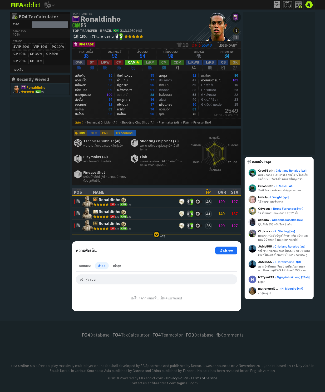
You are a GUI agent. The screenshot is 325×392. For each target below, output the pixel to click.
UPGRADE (86, 44)
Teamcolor (167, 334)
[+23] (156, 234)
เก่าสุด (117, 265)
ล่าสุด (101, 265)
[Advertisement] (40, 168)
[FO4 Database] (309, 4)
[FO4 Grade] (236, 37)
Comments (229, 334)
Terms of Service (204, 378)
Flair (186, 122)
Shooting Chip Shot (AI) (137, 122)
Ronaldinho (100, 19)
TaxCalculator (38, 17)
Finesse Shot (202, 122)
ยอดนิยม (85, 265)
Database (95, 334)
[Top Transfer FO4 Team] (235, 17)
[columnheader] (80, 191)
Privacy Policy (177, 378)
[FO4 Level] (236, 30)
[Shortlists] (198, 202)
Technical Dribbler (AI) (101, 122)
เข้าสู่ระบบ (226, 250)
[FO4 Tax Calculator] (298, 4)
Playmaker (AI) (168, 122)
